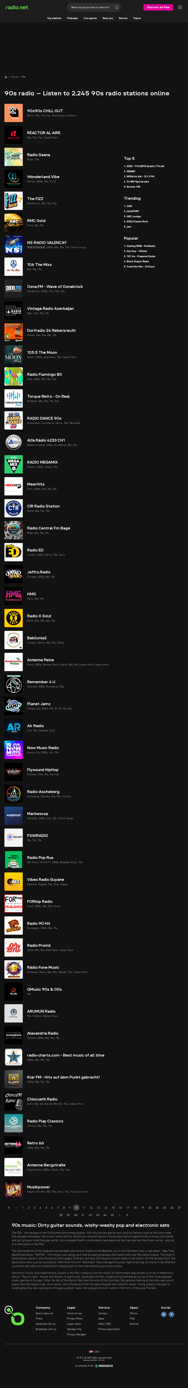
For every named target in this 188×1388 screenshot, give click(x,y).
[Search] (117, 7)
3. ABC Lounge (132, 216)
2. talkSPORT (131, 211)
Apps (101, 1318)
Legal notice (74, 1324)
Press (39, 1318)
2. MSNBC (129, 171)
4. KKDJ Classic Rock (136, 221)
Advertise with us (45, 1324)
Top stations (54, 18)
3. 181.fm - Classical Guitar (140, 256)
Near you (108, 18)
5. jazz (127, 226)
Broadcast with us (46, 1329)
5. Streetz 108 (132, 187)
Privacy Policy (74, 1318)
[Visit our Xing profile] (171, 1314)
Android (134, 1324)
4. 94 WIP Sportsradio (136, 181)
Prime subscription (109, 1329)
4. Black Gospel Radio (136, 261)
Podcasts (72, 18)
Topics (137, 18)
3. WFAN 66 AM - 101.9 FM (139, 176)
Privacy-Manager (76, 1334)
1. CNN (128, 206)
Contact (102, 1313)
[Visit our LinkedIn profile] (163, 1314)
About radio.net (44, 1313)
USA (96, 1351)
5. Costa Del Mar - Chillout (139, 266)
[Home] (5, 76)
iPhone (134, 1313)
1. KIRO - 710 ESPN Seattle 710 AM (144, 166)
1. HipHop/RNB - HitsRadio (139, 246)
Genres (123, 18)
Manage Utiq (74, 1329)
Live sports (90, 18)
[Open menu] (180, 7)
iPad (132, 1318)
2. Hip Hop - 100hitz (135, 251)
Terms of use (74, 1313)
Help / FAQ (104, 1324)
